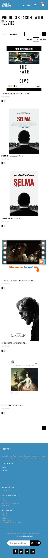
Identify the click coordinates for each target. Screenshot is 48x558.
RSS (27, 551)
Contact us (6, 490)
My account (6, 513)
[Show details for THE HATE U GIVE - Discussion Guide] (24, 68)
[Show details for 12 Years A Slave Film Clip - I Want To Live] (24, 255)
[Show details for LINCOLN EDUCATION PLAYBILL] (24, 318)
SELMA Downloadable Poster (12, 156)
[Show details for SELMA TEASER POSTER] (24, 193)
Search (4, 498)
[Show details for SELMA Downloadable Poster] (24, 131)
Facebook (15, 551)
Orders (4, 516)
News (4, 501)
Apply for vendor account (11, 523)
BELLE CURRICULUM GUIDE (12, 405)
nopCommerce (28, 536)
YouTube (32, 551)
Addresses (6, 518)
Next (44, 34)
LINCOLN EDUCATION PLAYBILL (14, 343)
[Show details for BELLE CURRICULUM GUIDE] (24, 380)
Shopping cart (7, 520)
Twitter (21, 551)
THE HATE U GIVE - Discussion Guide (15, 93)
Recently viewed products (11, 503)
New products (7, 505)
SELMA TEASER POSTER (10, 218)
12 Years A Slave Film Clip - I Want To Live (17, 281)
